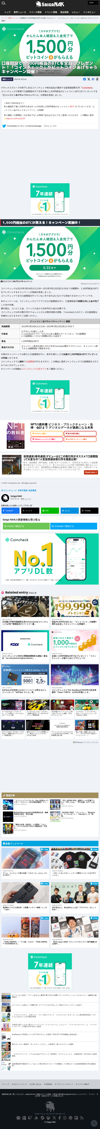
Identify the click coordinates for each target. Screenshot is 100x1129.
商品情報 (64, 12)
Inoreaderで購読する (64, 526)
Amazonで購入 (40, 434)
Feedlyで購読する (15, 526)
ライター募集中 (83, 1084)
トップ (7, 12)
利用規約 (48, 1084)
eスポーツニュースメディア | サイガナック (50, 1114)
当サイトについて (20, 1084)
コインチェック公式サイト (34, 368)
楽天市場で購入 (74, 434)
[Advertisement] (50, 159)
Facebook (9, 510)
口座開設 (30, 361)
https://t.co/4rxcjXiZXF (15, 118)
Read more (90, 472)
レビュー (76, 12)
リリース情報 (35, 12)
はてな (66, 510)
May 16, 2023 (51, 126)
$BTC (72, 106)
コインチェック (10, 490)
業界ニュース (20, 12)
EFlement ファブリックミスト (87, 742)
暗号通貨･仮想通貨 (28, 490)
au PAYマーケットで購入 (77, 439)
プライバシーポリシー (64, 1084)
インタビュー (89, 12)
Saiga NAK (50, 4)
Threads (88, 510)
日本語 (91, 3)
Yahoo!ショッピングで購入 (45, 439)
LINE (47, 510)
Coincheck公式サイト (93, 283)
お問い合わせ (36, 1084)
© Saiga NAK (50, 1122)
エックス (28, 510)
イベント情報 (51, 12)
